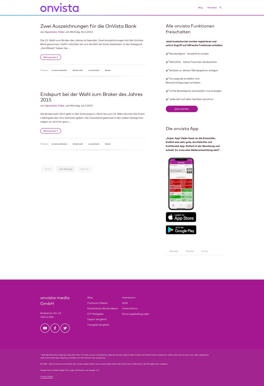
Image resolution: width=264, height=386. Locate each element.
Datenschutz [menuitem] (130, 308)
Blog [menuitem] (200, 7)
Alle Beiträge (66, 169)
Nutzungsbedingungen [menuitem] (135, 313)
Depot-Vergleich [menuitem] (97, 319)
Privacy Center (46, 376)
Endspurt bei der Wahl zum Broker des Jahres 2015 (91, 96)
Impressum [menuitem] (129, 297)
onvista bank (93, 70)
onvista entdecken (59, 70)
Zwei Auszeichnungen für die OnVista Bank (88, 26)
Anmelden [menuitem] (212, 7)
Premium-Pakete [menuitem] (97, 303)
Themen (190, 251)
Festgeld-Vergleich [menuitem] (98, 324)
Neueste (174, 251)
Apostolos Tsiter (55, 31)
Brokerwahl (78, 70)
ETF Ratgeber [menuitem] (95, 313)
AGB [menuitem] (125, 303)
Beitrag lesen (50, 57)
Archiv (205, 251)
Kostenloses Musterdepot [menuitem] (102, 308)
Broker (108, 70)
